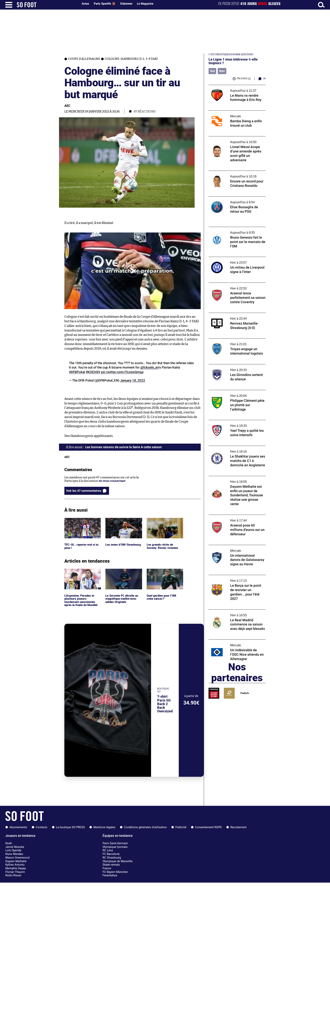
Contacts (41, 827)
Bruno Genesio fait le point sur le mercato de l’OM (237, 230)
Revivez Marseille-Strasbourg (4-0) (232, 314)
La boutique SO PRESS (70, 827)
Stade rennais (111, 864)
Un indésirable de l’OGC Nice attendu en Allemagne (235, 643)
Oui (212, 71)
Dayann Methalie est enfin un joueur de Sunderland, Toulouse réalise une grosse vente (235, 481)
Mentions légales (104, 827)
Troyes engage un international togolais (235, 340)
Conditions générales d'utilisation (145, 827)
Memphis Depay (15, 868)
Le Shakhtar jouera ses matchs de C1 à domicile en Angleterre (234, 449)
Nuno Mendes (14, 854)
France (107, 868)
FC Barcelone (111, 854)
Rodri (8, 843)
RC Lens (108, 850)
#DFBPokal (77, 372)
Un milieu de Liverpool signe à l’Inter (233, 258)
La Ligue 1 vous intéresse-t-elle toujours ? (233, 61)
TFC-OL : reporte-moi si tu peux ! (81, 521)
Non (222, 71)
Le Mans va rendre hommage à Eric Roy (235, 86)
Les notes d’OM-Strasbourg (123, 519)
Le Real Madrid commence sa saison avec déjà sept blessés (236, 613)
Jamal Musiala (14, 847)
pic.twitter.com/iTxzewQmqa (122, 372)
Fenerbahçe (110, 875)
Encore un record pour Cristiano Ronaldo (236, 172)
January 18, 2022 (132, 380)
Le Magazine (145, 3)
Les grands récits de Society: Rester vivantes (163, 521)
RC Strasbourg (112, 857)
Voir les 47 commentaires (83, 490)
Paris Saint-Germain (115, 843)
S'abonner (126, 3)
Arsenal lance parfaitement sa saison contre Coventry (233, 286)
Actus (85, 3)
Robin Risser (13, 875)
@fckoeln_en (149, 367)
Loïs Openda (13, 850)
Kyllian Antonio (15, 864)
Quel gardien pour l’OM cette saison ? (162, 572)
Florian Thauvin (15, 872)
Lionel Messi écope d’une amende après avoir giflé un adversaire (235, 140)
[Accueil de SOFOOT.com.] (47, 5)
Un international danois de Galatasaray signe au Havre (235, 548)
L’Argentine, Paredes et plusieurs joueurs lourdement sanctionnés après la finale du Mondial (81, 575)
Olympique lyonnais (115, 847)
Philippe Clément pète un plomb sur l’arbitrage (232, 393)
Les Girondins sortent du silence (230, 366)
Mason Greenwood (17, 857)
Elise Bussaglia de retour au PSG (230, 198)
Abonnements (18, 827)
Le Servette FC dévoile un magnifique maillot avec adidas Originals (122, 574)
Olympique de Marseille (118, 861)
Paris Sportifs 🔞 (105, 3)
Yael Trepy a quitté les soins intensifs (233, 421)
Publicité (180, 827)
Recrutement (238, 827)
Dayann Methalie (16, 861)
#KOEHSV (93, 372)
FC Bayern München (115, 872)
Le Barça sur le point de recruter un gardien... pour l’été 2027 (232, 578)
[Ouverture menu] (8, 5)
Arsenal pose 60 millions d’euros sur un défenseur (235, 518)
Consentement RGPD (208, 827)
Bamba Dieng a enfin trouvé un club (232, 112)
